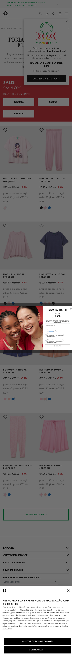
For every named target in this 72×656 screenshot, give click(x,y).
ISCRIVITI (57, 346)
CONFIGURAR (36, 650)
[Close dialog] (70, 308)
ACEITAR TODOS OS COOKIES (37, 641)
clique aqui (7, 629)
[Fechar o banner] (68, 590)
